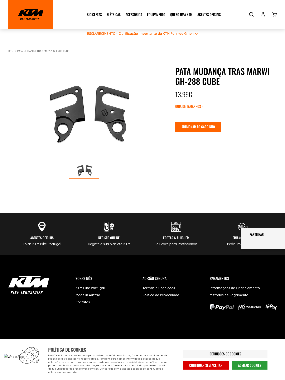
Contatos (83, 302)
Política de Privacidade (160, 295)
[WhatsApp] (61, 338)
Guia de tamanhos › (189, 106)
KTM (11, 50)
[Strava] (76, 338)
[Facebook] (14, 338)
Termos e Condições (158, 288)
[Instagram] (45, 338)
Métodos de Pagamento (229, 295)
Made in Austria (88, 295)
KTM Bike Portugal (90, 288)
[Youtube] (29, 338)
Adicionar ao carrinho (198, 126)
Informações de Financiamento (235, 288)
